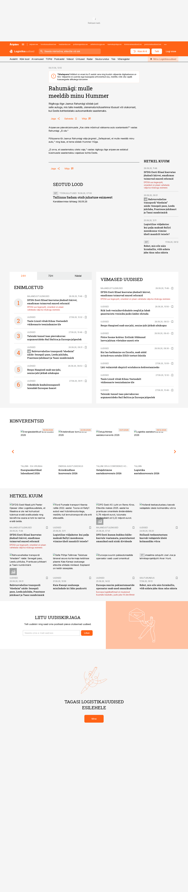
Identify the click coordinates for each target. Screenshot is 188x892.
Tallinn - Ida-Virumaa (31, 466)
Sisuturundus (102, 59)
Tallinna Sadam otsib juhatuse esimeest (82, 197)
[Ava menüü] (23, 44)
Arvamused (37, 59)
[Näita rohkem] (165, 44)
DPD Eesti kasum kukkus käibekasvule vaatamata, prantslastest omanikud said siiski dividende (115, 538)
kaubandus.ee (64, 44)
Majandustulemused (38, 296)
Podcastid (59, 59)
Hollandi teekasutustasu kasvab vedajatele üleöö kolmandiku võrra (153, 538)
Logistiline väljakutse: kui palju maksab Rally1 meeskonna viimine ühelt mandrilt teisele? (71, 538)
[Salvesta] (85, 296)
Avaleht (13, 59)
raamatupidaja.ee (114, 44)
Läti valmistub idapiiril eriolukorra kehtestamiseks (130, 367)
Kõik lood (24, 59)
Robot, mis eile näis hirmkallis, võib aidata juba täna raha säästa (157, 249)
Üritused (80, 59)
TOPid (49, 59)
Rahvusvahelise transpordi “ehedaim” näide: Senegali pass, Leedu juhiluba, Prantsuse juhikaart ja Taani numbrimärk (160, 206)
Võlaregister (124, 59)
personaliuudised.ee (152, 44)
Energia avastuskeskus (70, 466)
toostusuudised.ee (48, 44)
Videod (69, 59)
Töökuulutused (68, 193)
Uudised (31, 317)
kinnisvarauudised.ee (133, 44)
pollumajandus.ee (80, 44)
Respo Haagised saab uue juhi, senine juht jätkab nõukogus (134, 325)
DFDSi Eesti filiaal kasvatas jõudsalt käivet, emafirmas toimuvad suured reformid (160, 175)
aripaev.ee (33, 44)
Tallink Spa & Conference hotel (113, 466)
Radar (90, 59)
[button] (51, 633)
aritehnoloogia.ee (97, 44)
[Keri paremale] (175, 451)
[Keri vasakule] (13, 451)
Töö (113, 59)
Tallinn (138, 466)
